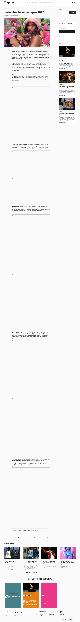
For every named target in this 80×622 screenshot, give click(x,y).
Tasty (61, 111)
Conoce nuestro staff (9, 615)
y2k (35, 530)
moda (48, 528)
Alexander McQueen (16, 528)
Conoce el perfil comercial (24, 615)
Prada (24, 530)
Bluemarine (23, 528)
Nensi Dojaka (15, 530)
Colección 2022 (36, 528)
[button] (71, 2)
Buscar (60, 9)
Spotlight (61, 84)
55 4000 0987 (16, 615)
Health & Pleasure (63, 58)
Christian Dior (29, 528)
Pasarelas (20, 530)
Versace (28, 530)
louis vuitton (43, 528)
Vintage (32, 530)
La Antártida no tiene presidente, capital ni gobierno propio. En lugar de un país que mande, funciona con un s (12, 599)
